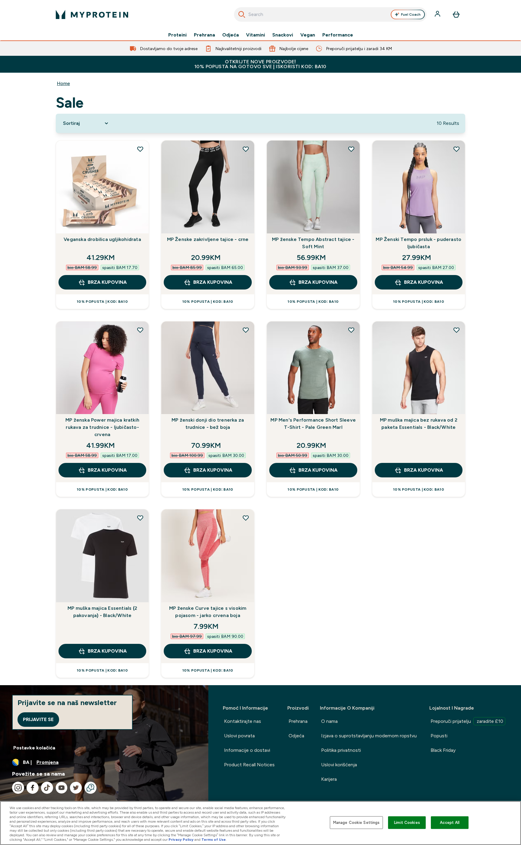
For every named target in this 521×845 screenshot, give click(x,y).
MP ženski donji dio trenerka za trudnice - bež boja (208, 423)
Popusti (439, 735)
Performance (337, 35)
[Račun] (438, 14)
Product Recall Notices (249, 764)
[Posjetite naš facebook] (33, 788)
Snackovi (282, 35)
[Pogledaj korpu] (456, 14)
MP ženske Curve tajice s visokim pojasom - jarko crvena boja (207, 612)
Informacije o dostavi (247, 750)
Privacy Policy (181, 839)
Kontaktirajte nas (242, 721)
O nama (329, 721)
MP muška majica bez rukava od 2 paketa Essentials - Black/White (418, 423)
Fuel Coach (411, 14)
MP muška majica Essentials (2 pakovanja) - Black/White (102, 612)
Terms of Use (213, 839)
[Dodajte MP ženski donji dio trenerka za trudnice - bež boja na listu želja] (246, 330)
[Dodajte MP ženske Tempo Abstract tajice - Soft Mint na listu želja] (351, 149)
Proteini (177, 35)
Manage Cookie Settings (356, 822)
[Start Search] (242, 14)
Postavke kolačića (34, 747)
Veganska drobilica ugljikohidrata (102, 239)
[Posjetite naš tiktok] (47, 788)
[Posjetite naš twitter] (76, 788)
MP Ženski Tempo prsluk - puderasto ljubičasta (418, 243)
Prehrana (204, 35)
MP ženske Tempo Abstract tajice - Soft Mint (313, 243)
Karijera (329, 779)
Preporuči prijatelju (467, 721)
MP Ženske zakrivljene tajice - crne (208, 239)
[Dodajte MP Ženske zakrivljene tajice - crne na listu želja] (246, 149)
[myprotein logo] (92, 14)
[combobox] (330, 14)
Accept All (449, 822)
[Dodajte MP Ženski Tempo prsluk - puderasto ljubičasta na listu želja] (456, 149)
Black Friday (443, 750)
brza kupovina (107, 282)
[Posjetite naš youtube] (61, 788)
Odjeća (230, 35)
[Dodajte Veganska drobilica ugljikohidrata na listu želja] (140, 149)
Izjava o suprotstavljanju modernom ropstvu (369, 735)
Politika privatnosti (341, 750)
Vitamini (255, 35)
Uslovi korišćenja (339, 764)
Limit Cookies (407, 822)
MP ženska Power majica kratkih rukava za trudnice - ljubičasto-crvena (102, 427)
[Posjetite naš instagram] (18, 788)
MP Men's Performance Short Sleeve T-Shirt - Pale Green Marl (313, 423)
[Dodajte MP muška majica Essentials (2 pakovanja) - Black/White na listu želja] (140, 518)
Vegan (307, 35)
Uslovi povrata (239, 735)
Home (63, 83)
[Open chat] (90, 788)
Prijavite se (38, 719)
